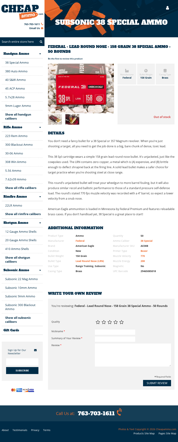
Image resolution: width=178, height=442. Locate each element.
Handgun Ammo (16, 54)
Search (41, 41)
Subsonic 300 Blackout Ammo (20, 307)
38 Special (146, 240)
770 (143, 256)
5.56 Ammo (13, 171)
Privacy (35, 430)
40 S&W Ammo (15, 80)
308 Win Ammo (15, 162)
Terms (46, 430)
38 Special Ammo (17, 62)
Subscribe (22, 370)
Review (55, 345)
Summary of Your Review (65, 338)
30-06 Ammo (14, 153)
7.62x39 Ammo (15, 179)
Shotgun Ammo (15, 223)
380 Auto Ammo (16, 71)
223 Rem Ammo (16, 136)
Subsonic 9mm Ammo (20, 296)
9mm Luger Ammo (18, 106)
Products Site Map (144, 433)
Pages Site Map (167, 433)
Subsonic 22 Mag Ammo (21, 279)
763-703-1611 (32, 24)
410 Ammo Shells (17, 249)
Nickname (57, 331)
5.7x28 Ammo (15, 97)
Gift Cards (11, 330)
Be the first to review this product (65, 58)
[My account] (166, 8)
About (5, 430)
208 (143, 261)
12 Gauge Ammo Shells (21, 232)
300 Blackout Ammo (19, 145)
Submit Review (157, 383)
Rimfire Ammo (15, 197)
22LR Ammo (13, 205)
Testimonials (20, 430)
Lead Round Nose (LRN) (90, 261)
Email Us (34, 28)
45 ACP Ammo (15, 88)
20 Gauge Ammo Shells (21, 240)
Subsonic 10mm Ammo (21, 288)
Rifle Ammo (12, 127)
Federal (80, 240)
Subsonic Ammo (16, 270)
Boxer (144, 251)
